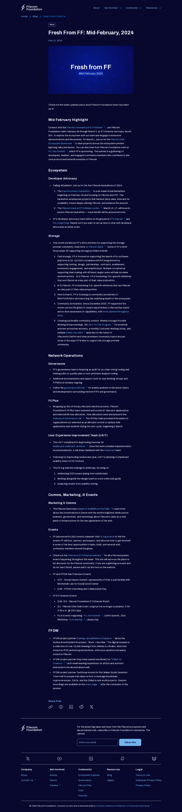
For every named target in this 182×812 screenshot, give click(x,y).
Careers (54, 785)
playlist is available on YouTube (93, 509)
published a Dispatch (101, 638)
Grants (53, 780)
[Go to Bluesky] (154, 758)
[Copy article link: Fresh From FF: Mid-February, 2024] (50, 706)
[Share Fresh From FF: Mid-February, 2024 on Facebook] (60, 706)
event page (91, 684)
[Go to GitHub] (122, 758)
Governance (84, 780)
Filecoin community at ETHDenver (85, 127)
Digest (110, 780)
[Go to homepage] (31, 7)
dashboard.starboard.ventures (69, 446)
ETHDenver (116, 219)
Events (53, 775)
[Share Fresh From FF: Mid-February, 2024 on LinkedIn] (71, 706)
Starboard (109, 450)
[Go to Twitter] (27, 758)
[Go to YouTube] (59, 758)
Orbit (81, 790)
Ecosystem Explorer (89, 775)
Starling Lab (82, 638)
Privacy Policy (143, 785)
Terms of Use (143, 775)
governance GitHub (74, 388)
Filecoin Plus (84, 785)
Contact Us (27, 780)
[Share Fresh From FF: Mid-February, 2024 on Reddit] (81, 706)
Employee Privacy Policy (149, 780)
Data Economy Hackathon (76, 191)
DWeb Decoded (74, 332)
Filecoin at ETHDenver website (84, 555)
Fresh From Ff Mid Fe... (55, 16)
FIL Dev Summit (56, 151)
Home (24, 16)
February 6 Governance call (67, 418)
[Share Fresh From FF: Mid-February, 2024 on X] (91, 706)
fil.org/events (107, 536)
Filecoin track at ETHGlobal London (81, 208)
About (96, 8)
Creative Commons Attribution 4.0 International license (123, 806)
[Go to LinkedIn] (91, 758)
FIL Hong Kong (61, 223)
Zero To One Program (99, 324)
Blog (35, 16)
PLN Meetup (76, 619)
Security (82, 795)
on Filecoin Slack (94, 247)
